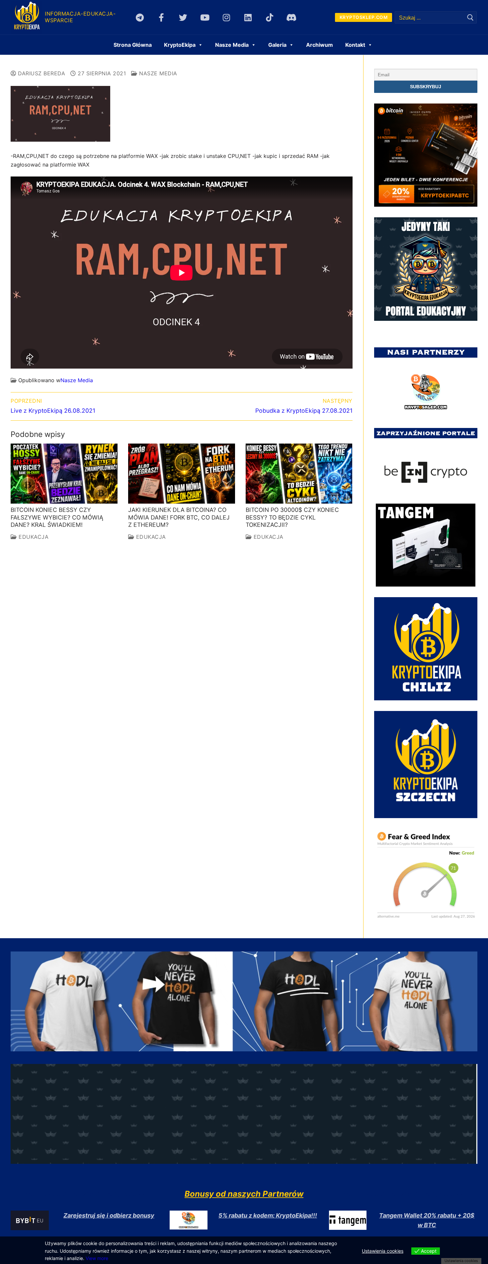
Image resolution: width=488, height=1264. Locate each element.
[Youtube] (204, 17)
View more (97, 1258)
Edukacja (32, 536)
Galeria (277, 44)
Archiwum (319, 44)
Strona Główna (133, 44)
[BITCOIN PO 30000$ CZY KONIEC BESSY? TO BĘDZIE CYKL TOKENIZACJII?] (299, 474)
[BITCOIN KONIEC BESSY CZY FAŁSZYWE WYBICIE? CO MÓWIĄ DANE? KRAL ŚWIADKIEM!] (64, 474)
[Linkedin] (248, 17)
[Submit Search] (470, 17)
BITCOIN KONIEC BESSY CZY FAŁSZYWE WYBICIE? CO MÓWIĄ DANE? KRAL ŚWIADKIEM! (57, 517)
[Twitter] (183, 17)
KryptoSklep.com (364, 17)
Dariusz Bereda (40, 73)
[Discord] (291, 17)
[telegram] (140, 17)
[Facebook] (161, 17)
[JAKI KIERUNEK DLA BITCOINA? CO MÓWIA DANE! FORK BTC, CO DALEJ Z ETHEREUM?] (181, 474)
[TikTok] (270, 17)
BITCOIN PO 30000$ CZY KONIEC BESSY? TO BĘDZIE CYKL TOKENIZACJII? (292, 517)
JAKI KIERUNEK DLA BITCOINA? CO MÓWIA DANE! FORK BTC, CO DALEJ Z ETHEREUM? (179, 517)
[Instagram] (226, 17)
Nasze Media (157, 73)
